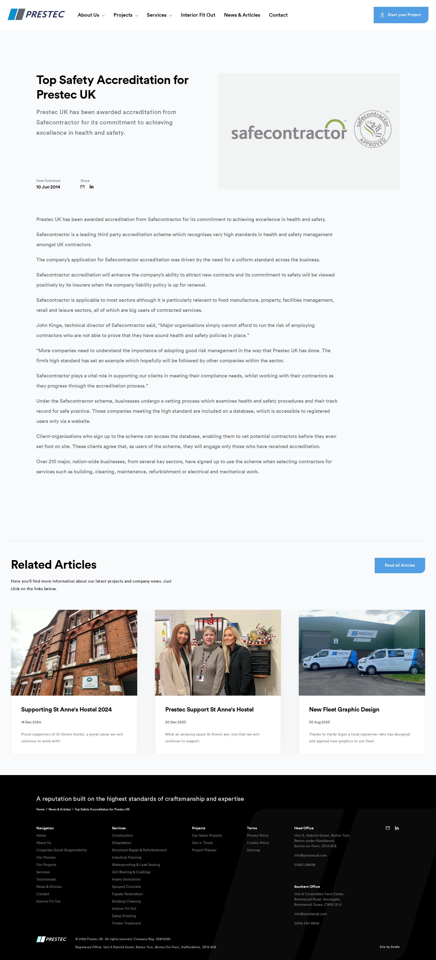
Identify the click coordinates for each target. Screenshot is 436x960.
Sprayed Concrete (126, 887)
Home (40, 809)
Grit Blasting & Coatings (131, 872)
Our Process (46, 857)
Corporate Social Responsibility (61, 850)
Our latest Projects (207, 835)
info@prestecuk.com (310, 855)
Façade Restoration (127, 894)
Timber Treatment (126, 923)
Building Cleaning (126, 901)
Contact (278, 15)
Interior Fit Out (198, 15)
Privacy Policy (258, 835)
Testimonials (46, 879)
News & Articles (242, 15)
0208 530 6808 (306, 923)
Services (157, 15)
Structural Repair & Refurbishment (139, 850)
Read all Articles (400, 565)
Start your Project (404, 15)
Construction (122, 835)
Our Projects (46, 865)
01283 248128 (304, 865)
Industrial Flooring (126, 857)
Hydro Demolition (126, 879)
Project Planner (204, 850)
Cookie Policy (258, 843)
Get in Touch (202, 843)
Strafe (395, 946)
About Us (88, 15)
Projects (123, 15)
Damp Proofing (124, 916)
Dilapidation (121, 843)
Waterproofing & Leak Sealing (136, 865)
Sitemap (253, 850)
